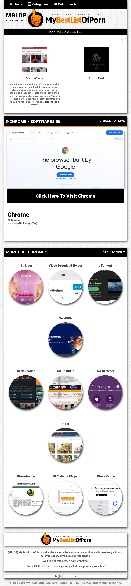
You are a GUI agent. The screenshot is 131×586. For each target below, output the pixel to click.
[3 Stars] (13, 224)
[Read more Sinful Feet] (96, 59)
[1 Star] (9, 224)
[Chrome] (65, 159)
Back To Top (113, 252)
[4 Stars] (15, 224)
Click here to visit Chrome (65, 196)
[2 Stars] (11, 224)
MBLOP (16, 15)
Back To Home (113, 120)
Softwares (42, 121)
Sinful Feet (96, 78)
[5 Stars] (17, 224)
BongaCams (34, 78)
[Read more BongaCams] (35, 59)
